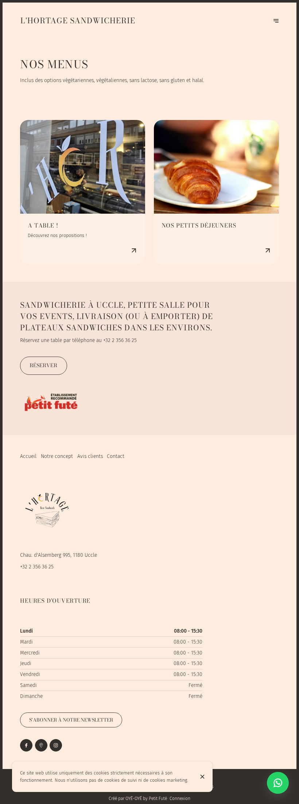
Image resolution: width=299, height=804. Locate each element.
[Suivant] (276, 20)
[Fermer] (202, 776)
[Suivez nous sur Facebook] (26, 745)
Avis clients (90, 456)
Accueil (28, 456)
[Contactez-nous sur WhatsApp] (278, 783)
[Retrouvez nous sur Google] (41, 745)
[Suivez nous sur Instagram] (56, 745)
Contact (115, 456)
